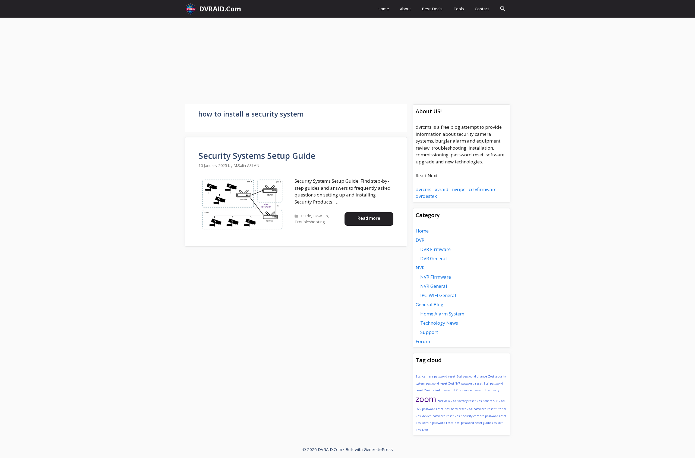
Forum (423, 341)
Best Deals (432, 8)
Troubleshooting (310, 221)
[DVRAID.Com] (191, 9)
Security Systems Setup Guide (256, 155)
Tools (458, 8)
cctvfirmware (483, 189)
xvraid (441, 189)
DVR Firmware (435, 249)
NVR (420, 268)
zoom (426, 399)
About (405, 8)
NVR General (433, 286)
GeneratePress (378, 449)
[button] (502, 9)
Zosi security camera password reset (480, 416)
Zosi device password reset (435, 416)
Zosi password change (471, 376)
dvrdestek (426, 196)
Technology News (439, 323)
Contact (482, 8)
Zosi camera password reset (435, 376)
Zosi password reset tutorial (486, 409)
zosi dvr (497, 423)
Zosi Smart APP (487, 401)
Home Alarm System (442, 314)
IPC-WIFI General (438, 295)
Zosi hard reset (455, 409)
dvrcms (423, 189)
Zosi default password (439, 390)
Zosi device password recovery (477, 390)
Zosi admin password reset (434, 423)
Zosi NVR (422, 430)
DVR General (433, 258)
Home (383, 8)
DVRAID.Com (220, 8)
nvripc (458, 189)
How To (320, 215)
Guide (306, 215)
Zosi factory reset (463, 401)
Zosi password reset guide (472, 423)
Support (429, 332)
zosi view (443, 401)
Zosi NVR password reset (465, 383)
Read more (369, 218)
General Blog (429, 304)
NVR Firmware (435, 277)
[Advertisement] (347, 58)
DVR (420, 240)
